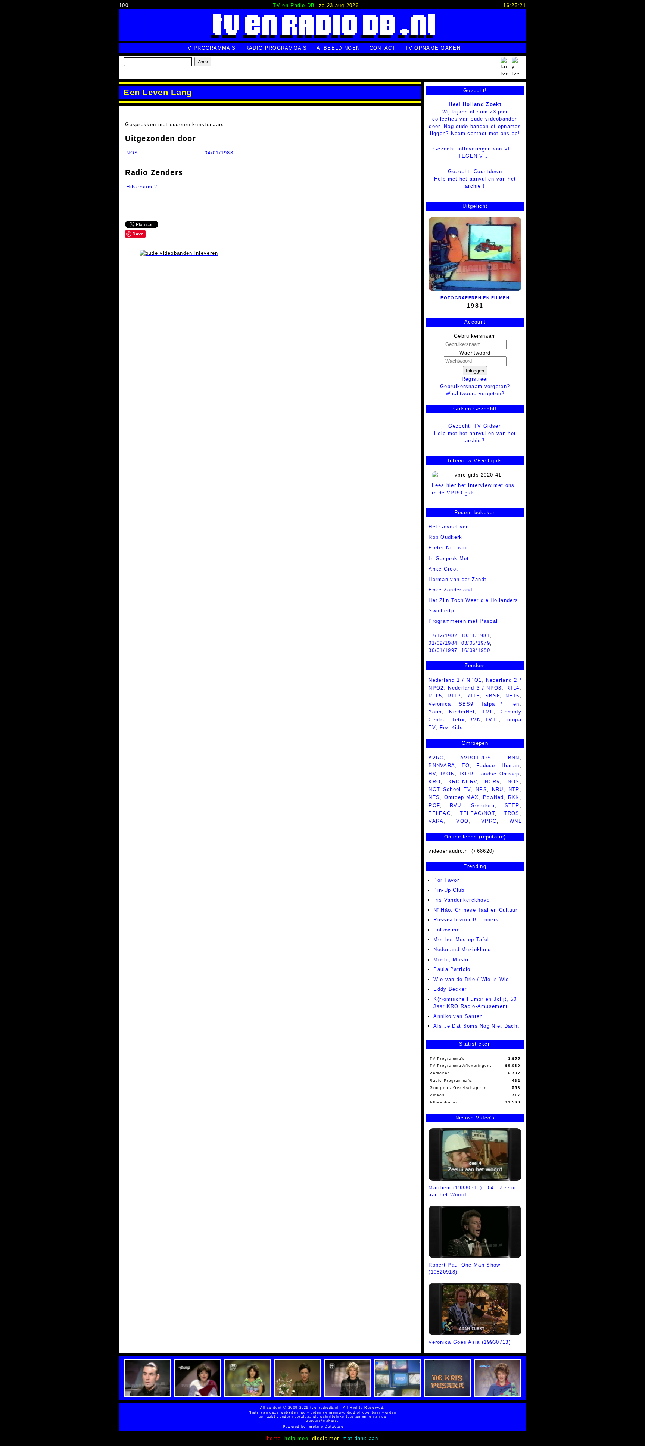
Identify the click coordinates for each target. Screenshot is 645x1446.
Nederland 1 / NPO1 (455, 680)
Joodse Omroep (499, 774)
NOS (132, 153)
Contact (383, 48)
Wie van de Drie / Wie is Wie (471, 979)
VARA (436, 821)
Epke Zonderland (451, 590)
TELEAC (440, 813)
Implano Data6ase (344, 1426)
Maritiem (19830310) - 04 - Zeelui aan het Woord (472, 1191)
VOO (462, 821)
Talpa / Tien (500, 704)
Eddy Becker (450, 989)
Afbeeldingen (338, 48)
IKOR (466, 774)
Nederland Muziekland (462, 949)
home (274, 1438)
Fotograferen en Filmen (475, 298)
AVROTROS (475, 758)
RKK (514, 797)
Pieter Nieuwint (448, 547)
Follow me (446, 930)
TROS (512, 813)
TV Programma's (210, 48)
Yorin (435, 712)
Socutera (482, 805)
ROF (434, 805)
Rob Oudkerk (445, 537)
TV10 (492, 719)
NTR (514, 789)
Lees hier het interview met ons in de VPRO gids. (473, 489)
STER (512, 805)
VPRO (489, 821)
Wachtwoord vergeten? (475, 393)
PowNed (493, 797)
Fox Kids (451, 727)
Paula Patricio (451, 969)
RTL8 (473, 696)
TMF (487, 712)
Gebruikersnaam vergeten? (475, 386)
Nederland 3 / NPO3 (474, 688)
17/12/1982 (443, 635)
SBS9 (466, 704)
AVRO (436, 758)
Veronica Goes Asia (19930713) (470, 1342)
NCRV (492, 781)
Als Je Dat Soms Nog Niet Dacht (476, 1026)
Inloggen (475, 371)
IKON (448, 774)
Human (511, 765)
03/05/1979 (475, 643)
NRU (498, 789)
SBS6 (492, 696)
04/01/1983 (219, 153)
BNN (514, 758)
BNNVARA (442, 765)
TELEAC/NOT (477, 813)
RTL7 (454, 696)
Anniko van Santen (458, 1016)
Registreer (475, 379)
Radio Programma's (276, 48)
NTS (434, 797)
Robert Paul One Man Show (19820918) (464, 1268)
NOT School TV (450, 789)
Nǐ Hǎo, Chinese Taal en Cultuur (475, 910)
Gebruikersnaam (475, 336)
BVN (475, 719)
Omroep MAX (461, 797)
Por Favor (446, 880)
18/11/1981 (475, 635)
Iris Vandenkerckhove (461, 900)
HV (432, 774)
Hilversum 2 (141, 187)
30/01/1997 (443, 650)
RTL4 (513, 688)
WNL (515, 821)
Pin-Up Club (448, 890)
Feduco (485, 765)
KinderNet (462, 712)
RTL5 (435, 696)
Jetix (458, 719)
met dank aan (360, 1438)
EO (466, 765)
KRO (434, 781)
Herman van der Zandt (457, 579)
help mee (296, 1438)
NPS (481, 789)
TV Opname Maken (433, 48)
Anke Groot (443, 569)
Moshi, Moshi (450, 959)
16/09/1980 (475, 650)
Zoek (202, 62)
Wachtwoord (475, 353)
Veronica (440, 704)
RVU (455, 805)
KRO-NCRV (462, 781)
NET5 (512, 696)
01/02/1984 (443, 643)
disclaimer (325, 1438)
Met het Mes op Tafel (461, 939)
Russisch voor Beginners (466, 919)
